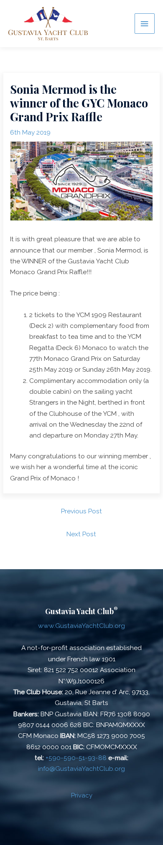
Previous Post (81, 511)
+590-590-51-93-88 (76, 758)
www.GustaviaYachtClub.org (81, 626)
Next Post (81, 534)
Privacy (81, 795)
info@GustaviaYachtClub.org (81, 768)
